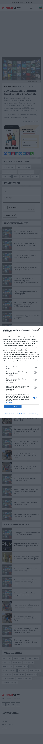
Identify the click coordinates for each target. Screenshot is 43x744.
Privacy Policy (33, 414)
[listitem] (21, 367)
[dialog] (21, 372)
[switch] (35, 372)
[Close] (39, 330)
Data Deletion (9, 414)
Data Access (21, 414)
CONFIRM (13, 406)
